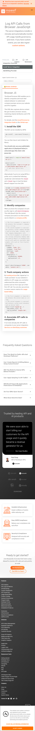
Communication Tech (7, 649)
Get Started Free (17, 567)
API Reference (5, 662)
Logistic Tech (4, 647)
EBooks (3, 665)
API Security (4, 629)
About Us (3, 687)
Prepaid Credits (5, 600)
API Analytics (4, 584)
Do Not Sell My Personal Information (17, 724)
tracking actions (11, 275)
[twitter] (14, 698)
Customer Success (6, 631)
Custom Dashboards (6, 590)
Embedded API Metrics (7, 608)
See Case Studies (21, 451)
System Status (5, 695)
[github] (16, 698)
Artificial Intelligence (6, 651)
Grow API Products (6, 634)
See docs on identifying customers (15, 327)
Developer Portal (5, 602)
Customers (4, 691)
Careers (3, 693)
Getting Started (5, 658)
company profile (21, 218)
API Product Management (8, 623)
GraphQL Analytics (6, 640)
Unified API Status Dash (7, 678)
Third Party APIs (5, 638)
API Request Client (6, 674)
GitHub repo (24, 122)
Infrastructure (5, 613)
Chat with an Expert (18, 571)
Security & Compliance (7, 615)
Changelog (4, 663)
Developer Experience (7, 625)
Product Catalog (5, 596)
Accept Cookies (17, 728)
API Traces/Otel (5, 592)
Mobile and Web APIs (6, 636)
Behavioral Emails (6, 604)
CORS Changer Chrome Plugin (9, 676)
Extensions (4, 611)
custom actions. (18, 45)
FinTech (3, 645)
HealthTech (4, 643)
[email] (8, 698)
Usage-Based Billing (6, 594)
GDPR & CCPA (5, 617)
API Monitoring (5, 588)
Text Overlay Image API (7, 680)
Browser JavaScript (11, 86)
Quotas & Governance (7, 598)
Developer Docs (5, 660)
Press (2, 689)
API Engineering (5, 627)
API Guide (4, 671)
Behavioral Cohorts (6, 606)
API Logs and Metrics (7, 586)
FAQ (2, 669)
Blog (2, 667)
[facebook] (11, 698)
